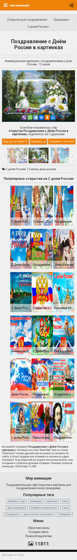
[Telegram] (35, 117)
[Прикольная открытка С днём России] (42, 421)
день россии (47, 169)
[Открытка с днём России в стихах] (63, 378)
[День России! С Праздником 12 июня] (21, 378)
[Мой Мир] (53, 117)
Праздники (61, 19)
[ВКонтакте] (41, 117)
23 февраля (12, 514)
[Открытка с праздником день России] (42, 291)
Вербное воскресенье (44, 507)
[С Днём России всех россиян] (42, 335)
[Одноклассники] (47, 117)
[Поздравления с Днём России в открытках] (63, 205)
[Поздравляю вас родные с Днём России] (42, 378)
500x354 (66, 113)
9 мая (65, 507)
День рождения (17, 507)
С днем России (38, 26)
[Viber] (24, 117)
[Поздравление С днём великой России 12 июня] (63, 421)
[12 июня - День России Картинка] (42, 205)
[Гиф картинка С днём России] (63, 335)
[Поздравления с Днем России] (42, 248)
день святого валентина (38, 514)
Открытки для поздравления (27, 19)
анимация (36, 501)
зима (65, 501)
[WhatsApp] (30, 117)
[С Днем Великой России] (21, 248)
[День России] (63, 248)
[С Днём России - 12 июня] (21, 205)
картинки (52, 501)
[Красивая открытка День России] (63, 291)
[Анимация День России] (21, 335)
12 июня (32, 169)
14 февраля (64, 514)
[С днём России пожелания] (21, 421)
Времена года (16, 501)
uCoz (20, 555)
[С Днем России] (21, 291)
